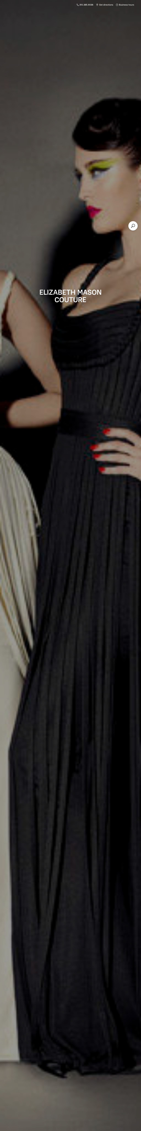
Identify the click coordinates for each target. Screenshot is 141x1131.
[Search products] (133, 225)
